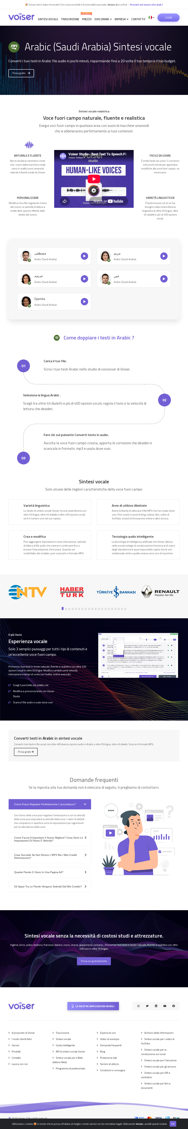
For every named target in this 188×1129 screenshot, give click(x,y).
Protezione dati (108, 1058)
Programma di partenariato (70, 1068)
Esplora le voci (108, 1033)
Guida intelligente (65, 1045)
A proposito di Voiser (23, 1033)
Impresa (120, 19)
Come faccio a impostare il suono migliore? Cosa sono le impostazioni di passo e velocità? (48, 839)
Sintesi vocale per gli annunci (160, 1066)
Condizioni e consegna (112, 1070)
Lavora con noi (20, 1064)
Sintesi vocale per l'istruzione (160, 1060)
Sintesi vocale (48, 19)
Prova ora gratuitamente (94, 961)
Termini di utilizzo (109, 1064)
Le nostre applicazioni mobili (94, 1006)
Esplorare (102, 19)
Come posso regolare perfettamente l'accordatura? (45, 804)
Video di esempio (109, 1039)
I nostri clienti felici (22, 1039)
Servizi (15, 1045)
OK (173, 1124)
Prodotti (16, 1051)
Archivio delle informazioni (158, 1033)
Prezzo (87, 16)
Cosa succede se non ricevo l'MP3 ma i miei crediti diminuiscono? (45, 856)
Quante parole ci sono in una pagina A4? (38, 872)
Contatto (138, 19)
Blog (102, 1051)
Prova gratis (19, 73)
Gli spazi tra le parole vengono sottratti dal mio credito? (48, 886)
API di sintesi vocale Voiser (70, 1051)
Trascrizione (70, 19)
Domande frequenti (111, 1045)
